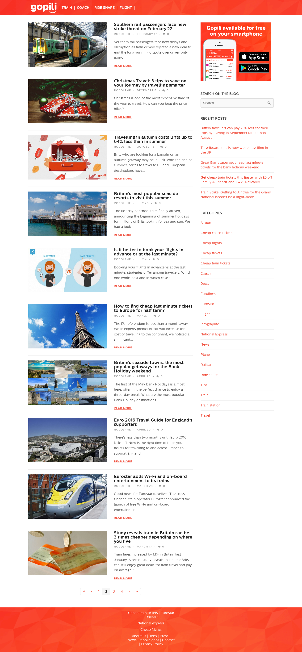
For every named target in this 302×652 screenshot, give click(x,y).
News (205, 345)
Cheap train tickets (215, 263)
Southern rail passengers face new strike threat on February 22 (150, 26)
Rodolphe (122, 34)
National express (151, 623)
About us (139, 636)
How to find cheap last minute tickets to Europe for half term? (153, 308)
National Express (214, 334)
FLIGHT (126, 8)
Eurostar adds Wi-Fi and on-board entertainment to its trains (150, 478)
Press (164, 636)
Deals (205, 284)
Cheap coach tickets (216, 233)
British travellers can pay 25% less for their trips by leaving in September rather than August (234, 133)
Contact (168, 640)
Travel (205, 416)
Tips (204, 385)
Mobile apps (149, 640)
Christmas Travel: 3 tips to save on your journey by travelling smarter (150, 83)
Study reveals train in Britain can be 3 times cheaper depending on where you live (153, 537)
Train (205, 395)
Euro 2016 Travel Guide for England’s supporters (153, 422)
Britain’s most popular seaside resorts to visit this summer (146, 196)
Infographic (210, 324)
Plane (205, 355)
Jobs (153, 636)
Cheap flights (211, 243)
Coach (206, 274)
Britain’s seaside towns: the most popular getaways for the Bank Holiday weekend (149, 367)
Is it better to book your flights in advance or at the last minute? (148, 252)
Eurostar (207, 304)
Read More (123, 65)
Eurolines (208, 294)
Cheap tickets (211, 253)
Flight (205, 314)
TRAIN (67, 8)
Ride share (209, 375)
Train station (211, 405)
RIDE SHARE (104, 8)
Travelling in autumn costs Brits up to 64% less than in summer (153, 139)
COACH (83, 8)
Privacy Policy (152, 644)
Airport (206, 223)
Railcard (207, 365)
